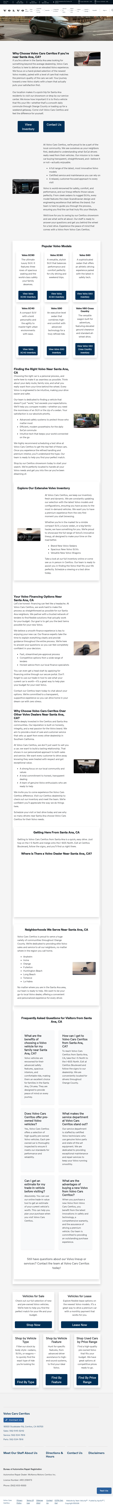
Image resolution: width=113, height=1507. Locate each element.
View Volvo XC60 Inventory (56, 295)
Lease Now (79, 1324)
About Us (31, 1453)
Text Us (104, 1490)
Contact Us (54, 124)
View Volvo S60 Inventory (85, 295)
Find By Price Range (87, 1380)
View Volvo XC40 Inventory (28, 351)
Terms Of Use (30, 1501)
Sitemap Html (39, 1501)
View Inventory (28, 127)
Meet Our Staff (13, 1453)
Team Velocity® (81, 1500)
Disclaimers (96, 1453)
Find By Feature (56, 1380)
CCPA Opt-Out (59, 1501)
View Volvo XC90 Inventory (28, 295)
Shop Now (33, 1324)
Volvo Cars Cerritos (7, 1501)
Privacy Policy (19, 1501)
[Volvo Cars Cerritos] (13, 10)
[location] (53, 2)
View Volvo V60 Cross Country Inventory (85, 349)
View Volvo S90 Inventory (56, 351)
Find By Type (25, 1382)
